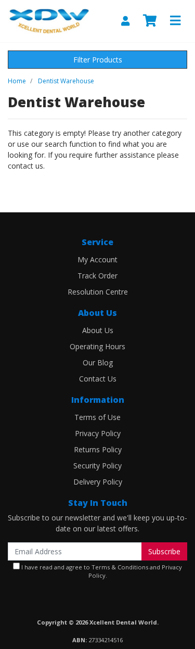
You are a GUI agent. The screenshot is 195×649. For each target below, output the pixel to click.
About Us (97, 330)
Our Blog (98, 362)
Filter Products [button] (97, 60)
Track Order (97, 276)
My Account (97, 259)
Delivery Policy (97, 482)
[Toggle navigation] (175, 21)
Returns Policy (98, 449)
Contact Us (97, 379)
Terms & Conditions (120, 567)
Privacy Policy (98, 433)
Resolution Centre (98, 292)
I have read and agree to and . (101, 571)
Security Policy (97, 465)
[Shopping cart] (149, 21)
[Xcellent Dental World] (48, 20)
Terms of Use (97, 417)
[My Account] (125, 21)
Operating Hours (97, 346)
